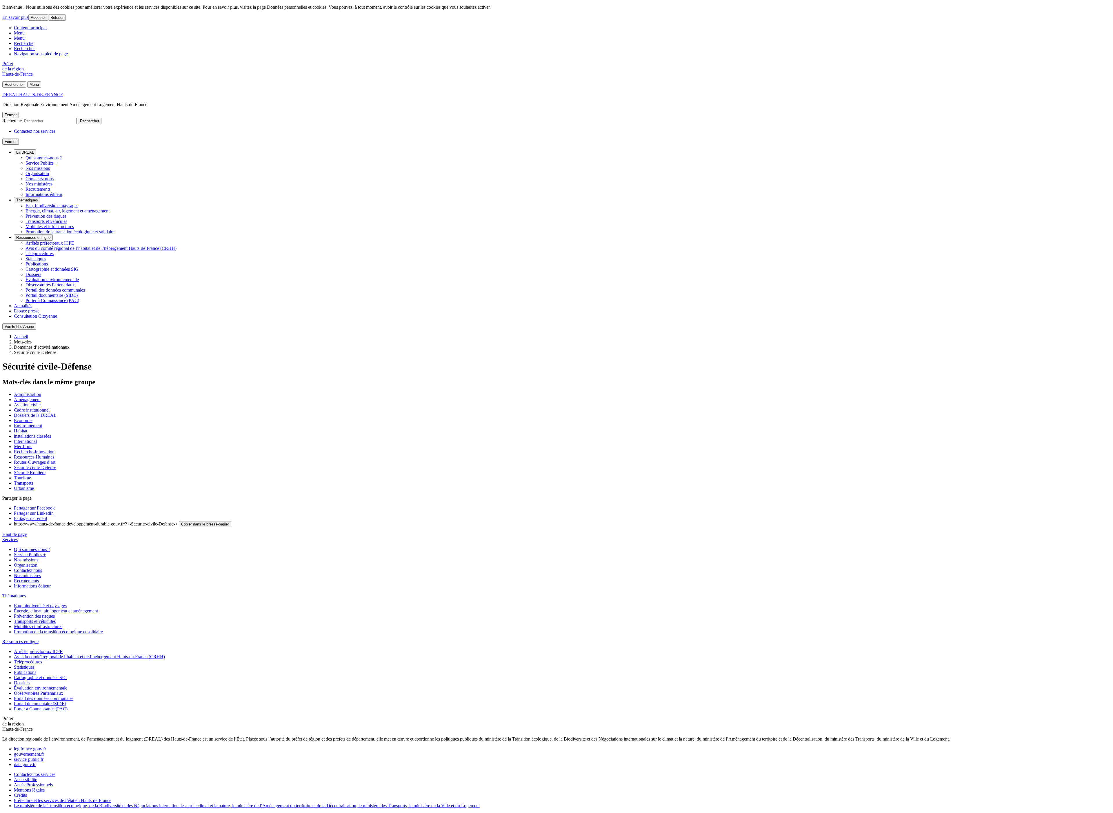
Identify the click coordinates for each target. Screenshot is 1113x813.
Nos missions (38, 168)
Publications (37, 263)
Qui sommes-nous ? (44, 157)
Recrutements (38, 189)
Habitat (20, 430)
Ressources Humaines (34, 456)
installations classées (32, 436)
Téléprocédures (40, 253)
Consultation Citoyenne (35, 316)
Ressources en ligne (33, 237)
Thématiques (27, 200)
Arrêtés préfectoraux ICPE (50, 243)
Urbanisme (24, 488)
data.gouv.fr (25, 764)
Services (10, 539)
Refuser (56, 17)
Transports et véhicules (46, 221)
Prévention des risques (46, 216)
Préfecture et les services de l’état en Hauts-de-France (62, 800)
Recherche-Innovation (34, 451)
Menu (19, 32)
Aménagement (27, 399)
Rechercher (24, 48)
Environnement (28, 425)
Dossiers (33, 274)
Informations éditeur (44, 194)
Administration (27, 394)
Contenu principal (30, 27)
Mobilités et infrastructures (50, 226)
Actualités (23, 305)
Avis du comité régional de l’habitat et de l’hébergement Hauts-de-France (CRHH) (101, 248)
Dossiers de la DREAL (35, 415)
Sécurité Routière (30, 472)
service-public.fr (28, 759)
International (25, 441)
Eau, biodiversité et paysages (52, 205)
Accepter (38, 17)
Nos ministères (39, 183)
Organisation (37, 173)
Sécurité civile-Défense (35, 467)
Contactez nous (40, 178)
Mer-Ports (23, 446)
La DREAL (25, 152)
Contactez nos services (34, 131)
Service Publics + (41, 163)
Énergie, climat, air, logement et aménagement (68, 210)
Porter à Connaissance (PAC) (52, 300)
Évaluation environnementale (52, 279)
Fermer (11, 115)
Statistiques (36, 258)
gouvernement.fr (29, 754)
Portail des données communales (55, 290)
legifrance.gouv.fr (30, 748)
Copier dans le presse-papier (205, 524)
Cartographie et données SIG (52, 269)
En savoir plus (15, 17)
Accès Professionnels (33, 784)
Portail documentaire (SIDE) (52, 295)
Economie (23, 420)
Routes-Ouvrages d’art (34, 462)
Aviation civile (27, 404)
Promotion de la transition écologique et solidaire (70, 231)
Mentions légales (29, 789)
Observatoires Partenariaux (50, 284)
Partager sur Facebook (34, 507)
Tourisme (22, 477)
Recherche (23, 43)
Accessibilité (25, 779)
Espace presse (26, 310)
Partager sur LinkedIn (34, 513)
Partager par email (30, 518)
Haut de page (14, 534)
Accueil (21, 336)
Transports (23, 483)
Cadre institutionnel (32, 410)
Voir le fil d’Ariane (19, 326)
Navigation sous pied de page (41, 53)
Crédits (20, 795)
